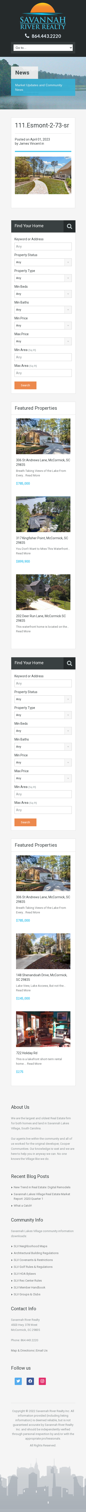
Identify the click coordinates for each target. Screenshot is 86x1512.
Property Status (25, 255)
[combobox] (43, 262)
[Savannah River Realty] (43, 16)
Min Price (21, 318)
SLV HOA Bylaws (25, 1273)
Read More (32, 475)
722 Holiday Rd (26, 1053)
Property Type (24, 271)
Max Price (21, 334)
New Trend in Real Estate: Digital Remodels (42, 1187)
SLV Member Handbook (29, 1287)
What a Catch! (23, 1205)
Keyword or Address (29, 239)
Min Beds (21, 286)
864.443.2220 (46, 36)
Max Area (25, 366)
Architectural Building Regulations (36, 1253)
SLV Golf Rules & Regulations (33, 1267)
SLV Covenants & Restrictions (33, 1260)
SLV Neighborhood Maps (30, 1246)
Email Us (41, 1350)
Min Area (25, 350)
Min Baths (21, 302)
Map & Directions (22, 1350)
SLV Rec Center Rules (28, 1280)
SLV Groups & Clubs (27, 1294)
